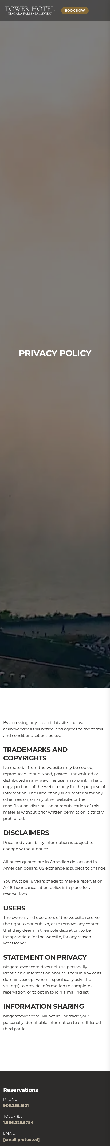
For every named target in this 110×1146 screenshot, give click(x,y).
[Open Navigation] (100, 10)
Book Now (75, 10)
